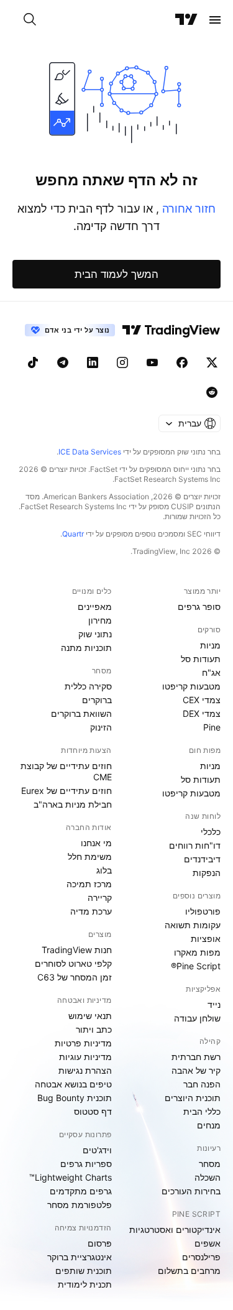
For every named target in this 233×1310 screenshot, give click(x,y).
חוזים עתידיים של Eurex (66, 790)
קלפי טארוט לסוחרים (73, 963)
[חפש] (29, 19)
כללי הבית (202, 1111)
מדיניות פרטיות (83, 1043)
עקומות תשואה (193, 925)
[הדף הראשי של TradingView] (186, 20)
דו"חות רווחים (195, 845)
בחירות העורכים (191, 1191)
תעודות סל (201, 658)
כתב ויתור (94, 1029)
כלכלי (211, 831)
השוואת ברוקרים (81, 713)
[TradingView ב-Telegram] (62, 362)
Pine (212, 727)
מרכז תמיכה (89, 884)
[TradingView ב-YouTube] (152, 362)
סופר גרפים (199, 606)
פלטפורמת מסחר (79, 1204)
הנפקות (207, 872)
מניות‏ (210, 645)
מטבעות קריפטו (191, 686)
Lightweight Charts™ (70, 1177)
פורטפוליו (203, 911)
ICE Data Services (89, 451)
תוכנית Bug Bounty (74, 1097)
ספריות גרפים (86, 1163)
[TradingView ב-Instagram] (122, 362)
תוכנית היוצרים (193, 1097)
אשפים (207, 1243)
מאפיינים (95, 606)
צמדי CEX (202, 699)
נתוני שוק (95, 634)
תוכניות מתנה (86, 647)
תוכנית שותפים (83, 1270)
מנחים (209, 1125)
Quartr (73, 533)
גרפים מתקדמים (81, 1191)
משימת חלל (90, 856)
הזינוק (101, 727)
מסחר (210, 1163)
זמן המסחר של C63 (74, 977)
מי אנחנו (96, 842)
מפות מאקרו (197, 952)
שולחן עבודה (197, 1018)
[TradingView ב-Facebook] (182, 362)
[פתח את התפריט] (215, 19)
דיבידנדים (202, 859)
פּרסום (100, 1243)
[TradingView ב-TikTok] (33, 362)
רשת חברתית (196, 1056)
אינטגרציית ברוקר (79, 1257)
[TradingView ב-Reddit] (212, 392)
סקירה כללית (88, 686)
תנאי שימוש (90, 1015)
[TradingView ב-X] (212, 362)
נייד (214, 1004)
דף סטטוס (93, 1111)
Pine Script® (196, 966)
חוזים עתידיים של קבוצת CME (66, 771)
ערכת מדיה (91, 911)
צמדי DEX (202, 713)
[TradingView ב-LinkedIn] (92, 362)
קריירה (100, 897)
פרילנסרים (201, 1257)
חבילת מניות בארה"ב (73, 804)
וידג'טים (97, 1150)
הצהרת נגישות (85, 1070)
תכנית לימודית (85, 1284)
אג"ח (211, 672)
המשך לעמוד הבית (116, 274)
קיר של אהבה (196, 1070)
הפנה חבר (202, 1084)
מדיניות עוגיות (85, 1056)
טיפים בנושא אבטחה (73, 1084)
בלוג (104, 870)
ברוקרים (97, 699)
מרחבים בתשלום (189, 1270)
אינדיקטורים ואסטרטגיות (175, 1229)
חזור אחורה (187, 208)
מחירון (100, 620)
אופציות (206, 938)
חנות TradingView (77, 949)
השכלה (207, 1177)
